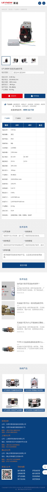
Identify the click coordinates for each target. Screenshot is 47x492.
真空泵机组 (36, 479)
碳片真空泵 (36, 473)
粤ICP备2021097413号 (25, 489)
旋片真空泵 (21, 470)
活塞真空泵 (24, 9)
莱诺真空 (10, 3)
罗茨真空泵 (36, 470)
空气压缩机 (21, 476)
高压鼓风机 (36, 476)
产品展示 (16, 9)
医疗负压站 (21, 479)
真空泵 (10, 9)
